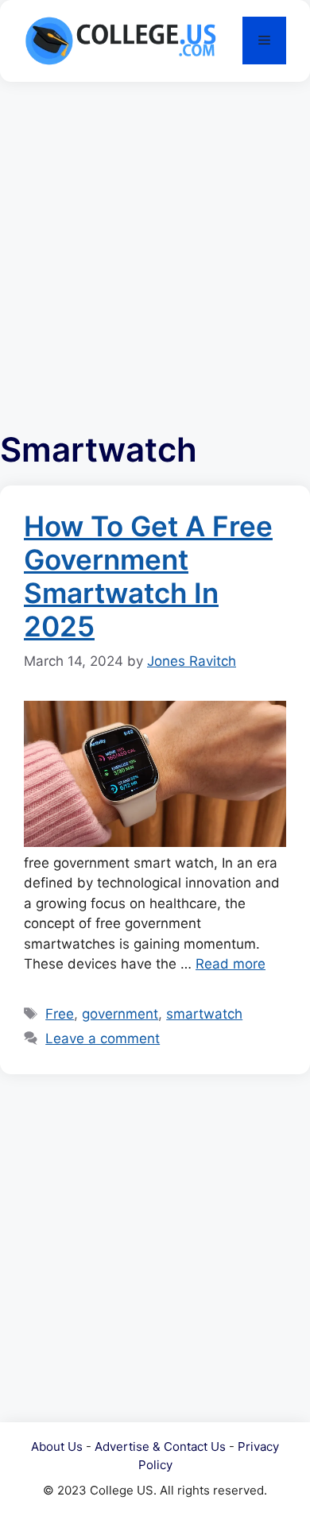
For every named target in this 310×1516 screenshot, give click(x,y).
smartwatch (204, 1014)
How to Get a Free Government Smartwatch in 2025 (148, 576)
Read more (230, 964)
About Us (57, 1446)
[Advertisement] (155, 248)
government (120, 1014)
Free (59, 1014)
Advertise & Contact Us (160, 1446)
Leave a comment (102, 1038)
